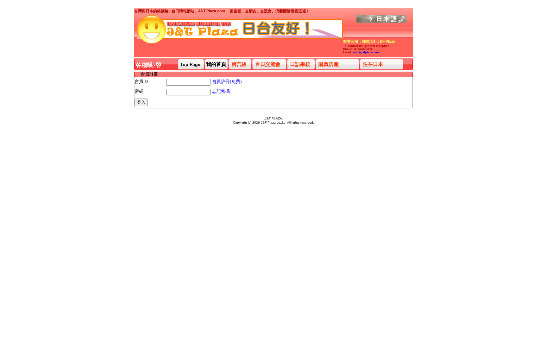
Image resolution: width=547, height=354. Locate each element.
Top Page (190, 64)
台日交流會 (267, 64)
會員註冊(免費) (227, 81)
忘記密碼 (221, 91)
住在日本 (373, 64)
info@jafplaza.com (366, 52)
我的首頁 (216, 64)
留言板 (239, 64)
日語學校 (300, 64)
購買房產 (328, 64)
